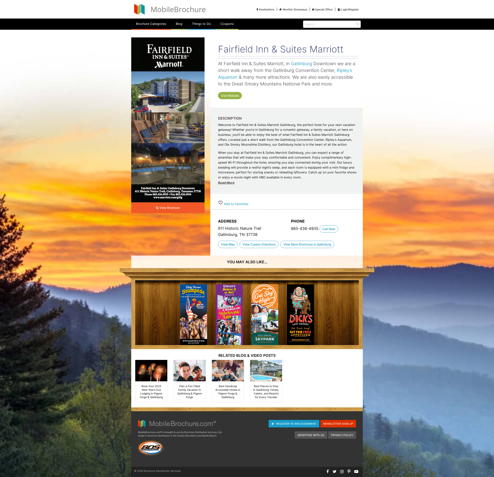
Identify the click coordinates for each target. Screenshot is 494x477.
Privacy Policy (342, 435)
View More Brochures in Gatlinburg (307, 244)
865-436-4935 (305, 228)
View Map (228, 244)
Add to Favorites (235, 204)
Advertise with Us (311, 435)
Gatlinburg (301, 63)
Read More (226, 183)
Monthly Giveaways (295, 9)
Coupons (227, 24)
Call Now (328, 229)
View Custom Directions (259, 244)
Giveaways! (296, 424)
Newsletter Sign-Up (338, 424)
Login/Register (350, 9)
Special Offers (324, 9)
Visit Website (230, 95)
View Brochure (169, 207)
